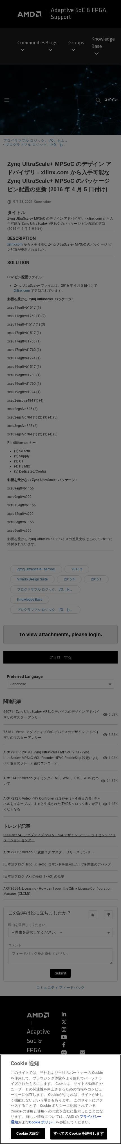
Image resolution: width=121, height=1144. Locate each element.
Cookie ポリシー (42, 1122)
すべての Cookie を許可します (78, 1133)
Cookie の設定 (28, 1133)
